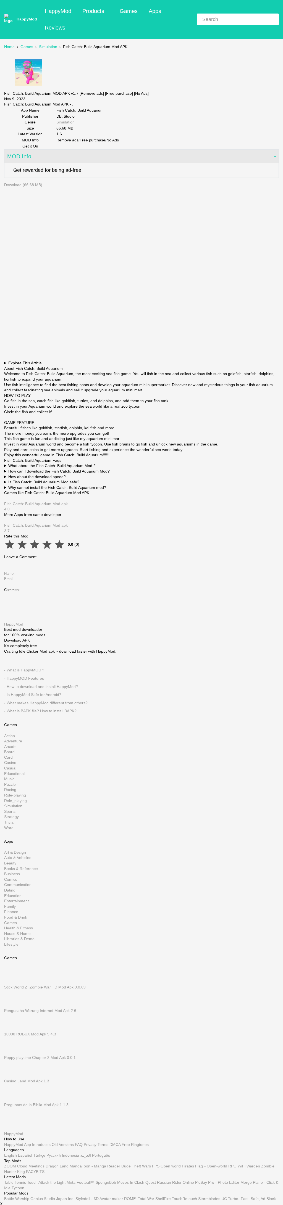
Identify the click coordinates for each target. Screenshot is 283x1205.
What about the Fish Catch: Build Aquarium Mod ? (52, 465)
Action (9, 735)
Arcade (10, 746)
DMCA (114, 1144)
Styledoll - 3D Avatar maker (99, 1198)
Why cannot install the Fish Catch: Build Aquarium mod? (57, 487)
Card (8, 757)
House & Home (17, 933)
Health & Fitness (18, 928)
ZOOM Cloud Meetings (24, 1166)
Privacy (90, 1144)
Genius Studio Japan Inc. (52, 1198)
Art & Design (15, 852)
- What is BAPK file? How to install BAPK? (40, 711)
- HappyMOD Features (24, 678)
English (10, 1155)
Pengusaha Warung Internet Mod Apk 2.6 (40, 1010)
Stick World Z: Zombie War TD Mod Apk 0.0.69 (45, 987)
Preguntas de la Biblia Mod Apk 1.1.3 (36, 1104)
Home (9, 46)
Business (12, 874)
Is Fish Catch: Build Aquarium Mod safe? (43, 482)
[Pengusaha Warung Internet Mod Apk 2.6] (12, 1005)
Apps (155, 11)
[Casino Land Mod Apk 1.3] (12, 1076)
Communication (18, 884)
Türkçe (39, 1155)
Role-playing (15, 795)
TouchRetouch (184, 1198)
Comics (10, 879)
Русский (53, 1155)
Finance (11, 911)
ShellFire (163, 1198)
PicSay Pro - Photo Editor (217, 1182)
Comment (12, 590)
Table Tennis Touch (21, 1182)
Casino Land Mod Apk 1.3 (26, 1081)
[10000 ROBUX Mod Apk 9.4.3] (12, 1028)
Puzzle (10, 784)
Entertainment (16, 901)
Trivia (9, 822)
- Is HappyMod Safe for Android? (32, 694)
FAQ (79, 1144)
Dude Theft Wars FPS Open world (151, 1166)
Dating (9, 890)
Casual (10, 768)
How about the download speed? (37, 476)
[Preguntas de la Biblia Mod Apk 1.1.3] (12, 1099)
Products (93, 11)
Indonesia (70, 1155)
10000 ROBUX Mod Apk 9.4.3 (30, 1034)
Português (101, 1155)
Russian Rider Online (175, 1182)
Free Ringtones (135, 1144)
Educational (14, 773)
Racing (10, 789)
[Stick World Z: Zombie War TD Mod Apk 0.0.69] (12, 981)
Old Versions (63, 1144)
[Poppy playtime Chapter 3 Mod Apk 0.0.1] (12, 1052)
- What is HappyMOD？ (24, 670)
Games (129, 11)
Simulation (48, 46)
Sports (9, 811)
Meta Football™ (81, 1182)
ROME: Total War (139, 1198)
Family (10, 906)
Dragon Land (57, 1166)
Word (9, 827)
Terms (103, 1144)
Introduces (41, 1144)
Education (13, 895)
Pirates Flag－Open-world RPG (209, 1166)
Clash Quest (145, 1182)
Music (9, 779)
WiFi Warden (249, 1166)
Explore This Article (25, 363)
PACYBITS (35, 1171)
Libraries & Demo (19, 939)
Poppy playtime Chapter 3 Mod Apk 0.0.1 (40, 1057)
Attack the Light (51, 1182)
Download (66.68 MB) (23, 185)
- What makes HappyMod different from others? (46, 702)
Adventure (13, 741)
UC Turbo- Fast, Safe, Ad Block (248, 1198)
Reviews (55, 28)
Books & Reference (21, 868)
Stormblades (209, 1198)
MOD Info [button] (19, 156)
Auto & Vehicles (17, 857)
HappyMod (27, 19)
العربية (85, 1155)
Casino (10, 762)
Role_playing (15, 800)
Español (25, 1155)
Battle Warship (16, 1198)
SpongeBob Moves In (114, 1182)
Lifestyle (11, 944)
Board (9, 752)
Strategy (11, 816)
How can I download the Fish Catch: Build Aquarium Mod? (59, 471)
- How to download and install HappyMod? (41, 686)
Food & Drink (15, 917)
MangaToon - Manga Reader (95, 1166)
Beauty (10, 863)
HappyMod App (17, 1144)
